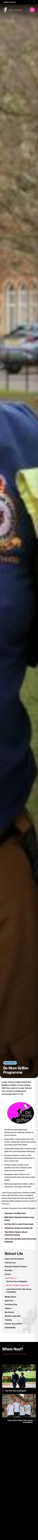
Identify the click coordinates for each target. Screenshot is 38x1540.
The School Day (11, 1304)
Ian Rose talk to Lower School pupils (19, 1224)
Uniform (8, 1308)
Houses (8, 1274)
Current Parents (9, 2)
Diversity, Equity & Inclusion (16, 1266)
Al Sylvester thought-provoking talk (18, 1228)
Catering (8, 1320)
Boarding (8, 1270)
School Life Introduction (14, 1259)
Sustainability (10, 1328)
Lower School (10, 1278)
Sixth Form (9, 1301)
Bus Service (9, 1312)
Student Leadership (12, 1316)
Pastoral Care (10, 1263)
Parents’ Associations (13, 1324)
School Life (14, 1254)
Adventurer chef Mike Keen (15, 1213)
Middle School (10, 1297)
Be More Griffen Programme (17, 1285)
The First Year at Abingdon (16, 1281)
